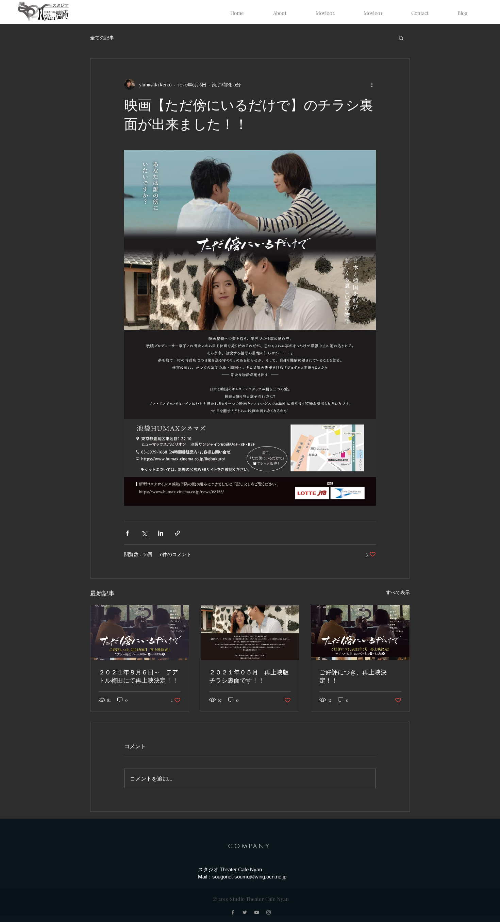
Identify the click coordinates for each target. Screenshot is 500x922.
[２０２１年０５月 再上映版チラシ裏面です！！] (250, 632)
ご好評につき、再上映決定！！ (353, 676)
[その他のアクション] (372, 84)
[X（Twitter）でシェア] (144, 533)
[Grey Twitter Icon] (245, 912)
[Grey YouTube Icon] (257, 912)
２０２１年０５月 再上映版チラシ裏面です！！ (249, 676)
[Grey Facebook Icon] (233, 912)
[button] (401, 37)
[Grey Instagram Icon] (268, 912)
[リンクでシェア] (177, 533)
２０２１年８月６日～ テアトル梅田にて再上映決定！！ (138, 676)
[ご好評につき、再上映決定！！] (360, 632)
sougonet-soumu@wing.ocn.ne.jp (249, 876)
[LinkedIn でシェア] (160, 533)
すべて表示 (398, 592)
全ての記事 (102, 37)
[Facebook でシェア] (127, 533)
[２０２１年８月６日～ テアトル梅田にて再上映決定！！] (139, 632)
